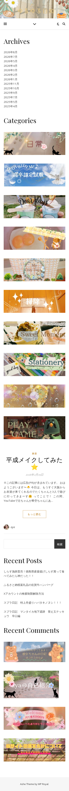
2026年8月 (10, 52)
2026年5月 (10, 61)
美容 (34, 453)
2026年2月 (10, 74)
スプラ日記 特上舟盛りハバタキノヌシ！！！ (33, 602)
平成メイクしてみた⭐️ (34, 462)
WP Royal (43, 784)
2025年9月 (10, 92)
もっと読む (34, 514)
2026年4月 (10, 65)
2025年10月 (11, 88)
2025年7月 (10, 97)
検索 (60, 544)
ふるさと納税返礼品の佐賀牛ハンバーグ (28, 585)
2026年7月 (10, 56)
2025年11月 (11, 83)
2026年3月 (10, 70)
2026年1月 (10, 79)
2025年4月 (10, 106)
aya (13, 527)
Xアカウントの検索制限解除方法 (24, 593)
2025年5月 (10, 102)
